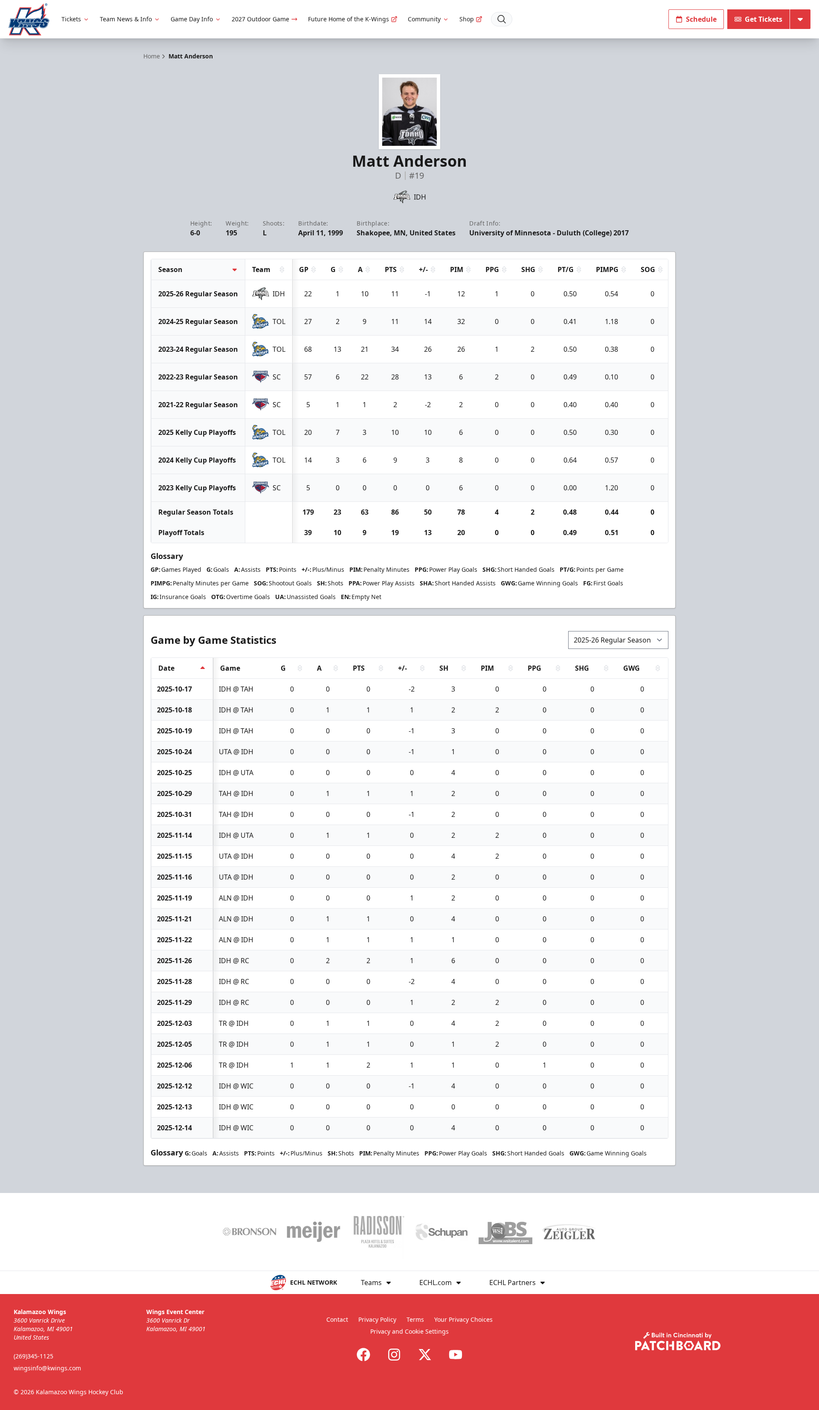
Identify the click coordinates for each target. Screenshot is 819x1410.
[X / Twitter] (425, 1355)
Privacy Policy (377, 1319)
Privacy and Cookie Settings (409, 1331)
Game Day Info (192, 19)
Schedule (701, 19)
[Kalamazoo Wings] (29, 19)
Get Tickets (763, 19)
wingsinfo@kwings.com (47, 1368)
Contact (337, 1319)
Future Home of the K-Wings (348, 19)
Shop (466, 19)
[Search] (501, 19)
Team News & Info (126, 19)
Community (424, 19)
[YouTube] (456, 1355)
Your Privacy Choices (463, 1319)
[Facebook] (363, 1355)
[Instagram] (394, 1355)
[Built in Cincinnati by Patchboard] (677, 1341)
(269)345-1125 (33, 1356)
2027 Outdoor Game (260, 19)
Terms (415, 1319)
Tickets (71, 19)
